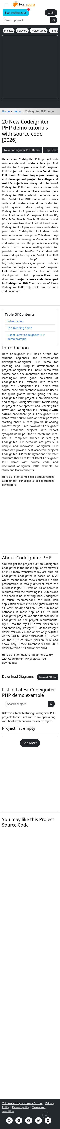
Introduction (16, 321)
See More (30, 743)
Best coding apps (17, 12)
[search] (53, 20)
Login (51, 12)
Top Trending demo (20, 328)
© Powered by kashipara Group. (22, 1103)
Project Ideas (39, 30)
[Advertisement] (30, 67)
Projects (8, 30)
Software (22, 30)
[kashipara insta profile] (9, 1120)
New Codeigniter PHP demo (22, 150)
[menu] (7, 4)
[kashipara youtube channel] (28, 1120)
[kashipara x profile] (38, 1120)
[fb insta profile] (18, 1120)
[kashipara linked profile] (48, 1120)
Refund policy (20, 1107)
